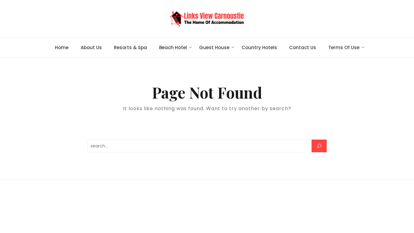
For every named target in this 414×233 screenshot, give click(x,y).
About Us (91, 47)
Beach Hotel (173, 47)
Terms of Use (343, 47)
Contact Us (302, 47)
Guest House (214, 47)
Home (61, 47)
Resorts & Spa (130, 47)
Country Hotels (259, 47)
